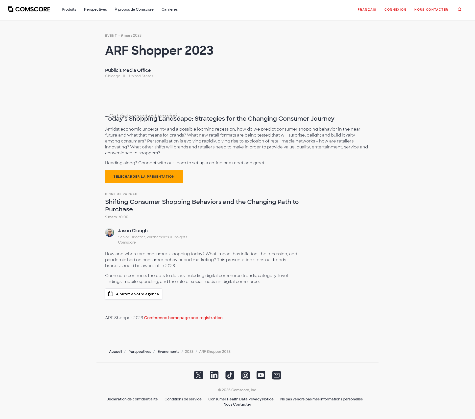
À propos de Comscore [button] (134, 9)
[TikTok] (229, 376)
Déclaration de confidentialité (132, 399)
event (111, 36)
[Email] (276, 376)
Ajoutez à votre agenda (137, 293)
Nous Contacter (237, 404)
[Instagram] (245, 376)
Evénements (168, 351)
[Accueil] (29, 12)
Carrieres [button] (170, 9)
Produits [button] (69, 9)
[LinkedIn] (214, 376)
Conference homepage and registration (183, 317)
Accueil (115, 351)
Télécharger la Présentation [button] (144, 177)
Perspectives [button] (95, 9)
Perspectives (139, 351)
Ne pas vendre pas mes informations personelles (321, 399)
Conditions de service (183, 399)
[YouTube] (261, 376)
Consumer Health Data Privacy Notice (241, 399)
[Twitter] (198, 376)
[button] (367, 12)
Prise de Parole (121, 194)
